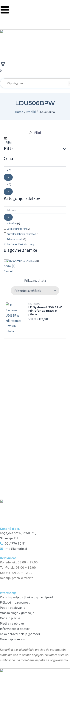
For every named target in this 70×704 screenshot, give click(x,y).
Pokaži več (11, 244)
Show (9, 266)
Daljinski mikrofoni (17, 228)
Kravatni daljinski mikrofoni (22, 234)
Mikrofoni (12, 223)
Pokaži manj (26, 244)
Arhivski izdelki (15, 239)
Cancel (8, 271)
